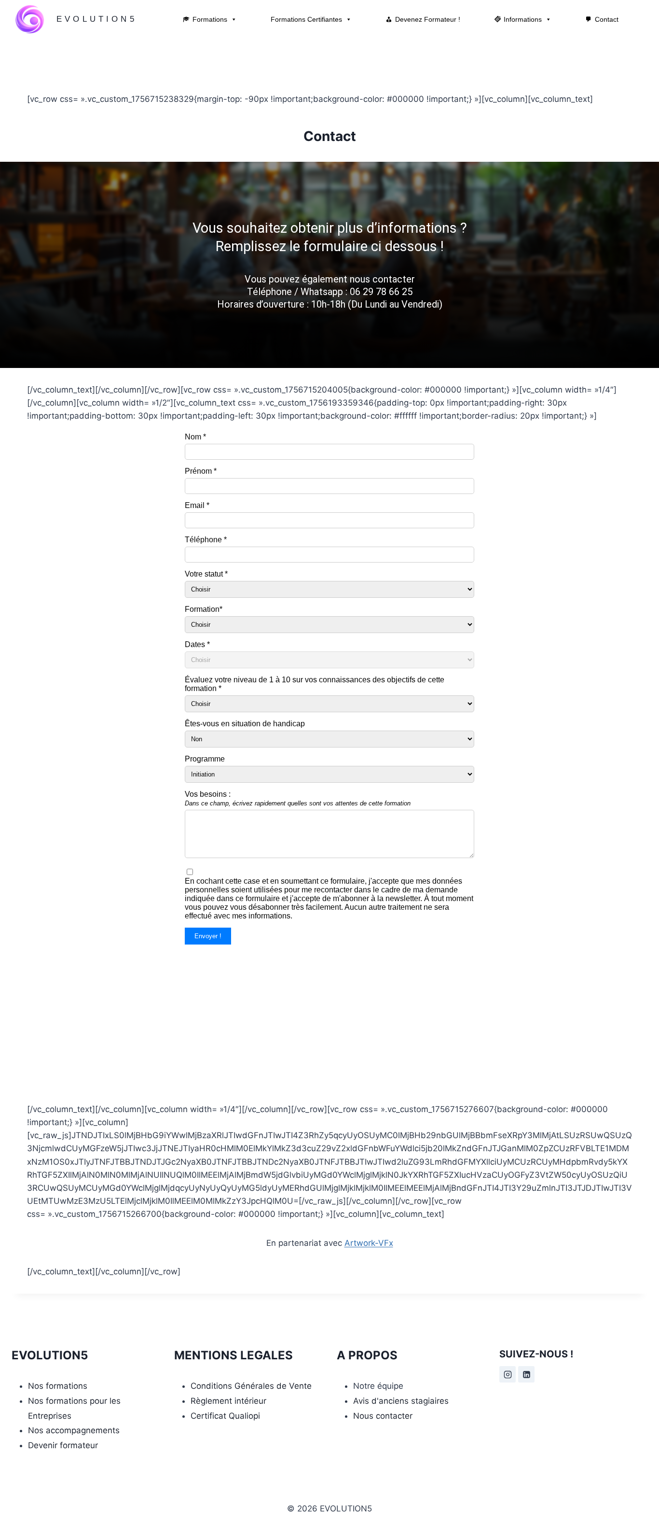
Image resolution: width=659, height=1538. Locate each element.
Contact (606, 19)
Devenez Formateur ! (427, 19)
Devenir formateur (63, 1445)
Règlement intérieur (228, 1401)
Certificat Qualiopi (225, 1416)
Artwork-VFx (368, 1243)
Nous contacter (382, 1416)
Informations (523, 19)
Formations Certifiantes (306, 19)
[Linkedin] (526, 1374)
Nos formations (57, 1386)
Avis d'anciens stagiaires (401, 1401)
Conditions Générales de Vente (251, 1386)
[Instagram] (507, 1374)
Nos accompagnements (74, 1430)
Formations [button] (209, 19)
